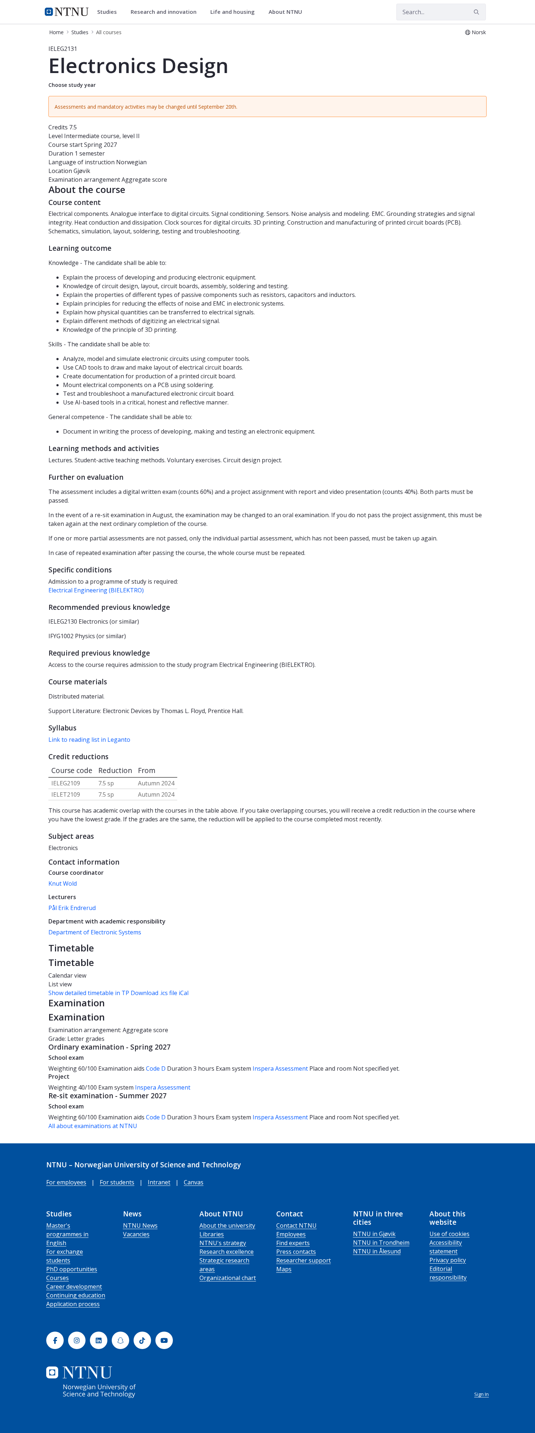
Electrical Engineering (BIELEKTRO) (96, 590)
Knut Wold (62, 883)
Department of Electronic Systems (94, 932)
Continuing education (75, 1295)
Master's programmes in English (67, 1234)
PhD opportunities (71, 1269)
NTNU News (140, 1225)
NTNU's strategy (222, 1243)
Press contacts (296, 1252)
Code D (156, 1068)
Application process (73, 1304)
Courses (57, 1278)
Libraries (211, 1234)
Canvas (193, 1182)
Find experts (293, 1243)
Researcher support (303, 1260)
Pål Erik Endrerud (72, 908)
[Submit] (477, 12)
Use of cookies (449, 1234)
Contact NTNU (296, 1225)
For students (117, 1182)
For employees (66, 1182)
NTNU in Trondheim (381, 1243)
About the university (227, 1225)
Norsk (479, 32)
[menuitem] (109, 12)
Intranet (159, 1182)
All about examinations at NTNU (92, 1126)
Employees (291, 1234)
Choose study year (72, 84)
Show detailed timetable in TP (88, 993)
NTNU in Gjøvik (374, 1234)
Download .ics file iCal (160, 993)
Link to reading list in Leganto (89, 740)
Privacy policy (447, 1260)
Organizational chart (227, 1278)
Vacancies (136, 1234)
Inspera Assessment (281, 1068)
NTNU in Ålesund (377, 1251)
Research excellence (226, 1252)
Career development (74, 1287)
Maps (284, 1269)
